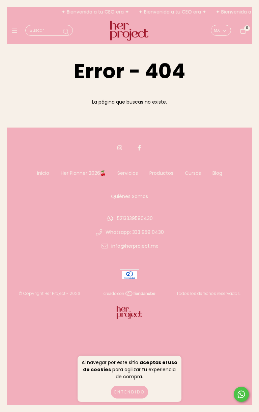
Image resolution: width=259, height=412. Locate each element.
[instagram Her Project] (120, 148)
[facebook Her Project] (139, 148)
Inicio (43, 173)
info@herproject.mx (134, 246)
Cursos (193, 173)
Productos (161, 173)
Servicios (127, 173)
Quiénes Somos (129, 196)
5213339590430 (135, 218)
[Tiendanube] (130, 295)
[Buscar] (66, 32)
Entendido (129, 392)
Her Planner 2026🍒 (83, 173)
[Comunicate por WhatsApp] (241, 394)
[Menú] (16, 30)
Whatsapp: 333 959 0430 (135, 232)
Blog (217, 173)
